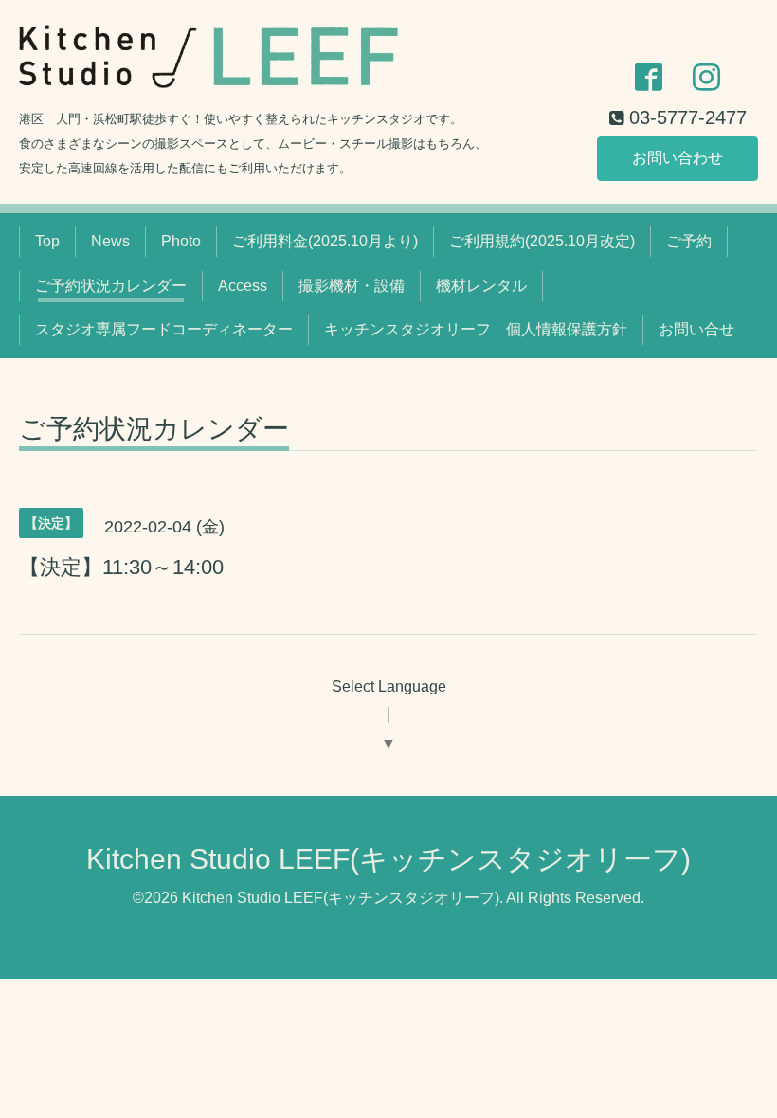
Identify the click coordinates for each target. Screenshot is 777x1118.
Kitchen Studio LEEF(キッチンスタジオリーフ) (388, 859)
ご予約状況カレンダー (111, 286)
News (110, 241)
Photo (181, 241)
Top (47, 241)
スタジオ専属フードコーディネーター (164, 329)
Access (242, 286)
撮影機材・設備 (351, 286)
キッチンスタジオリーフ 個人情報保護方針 (475, 329)
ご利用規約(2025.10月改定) (542, 241)
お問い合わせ (677, 158)
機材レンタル (481, 286)
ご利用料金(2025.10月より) (325, 241)
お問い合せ (696, 329)
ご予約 (689, 241)
